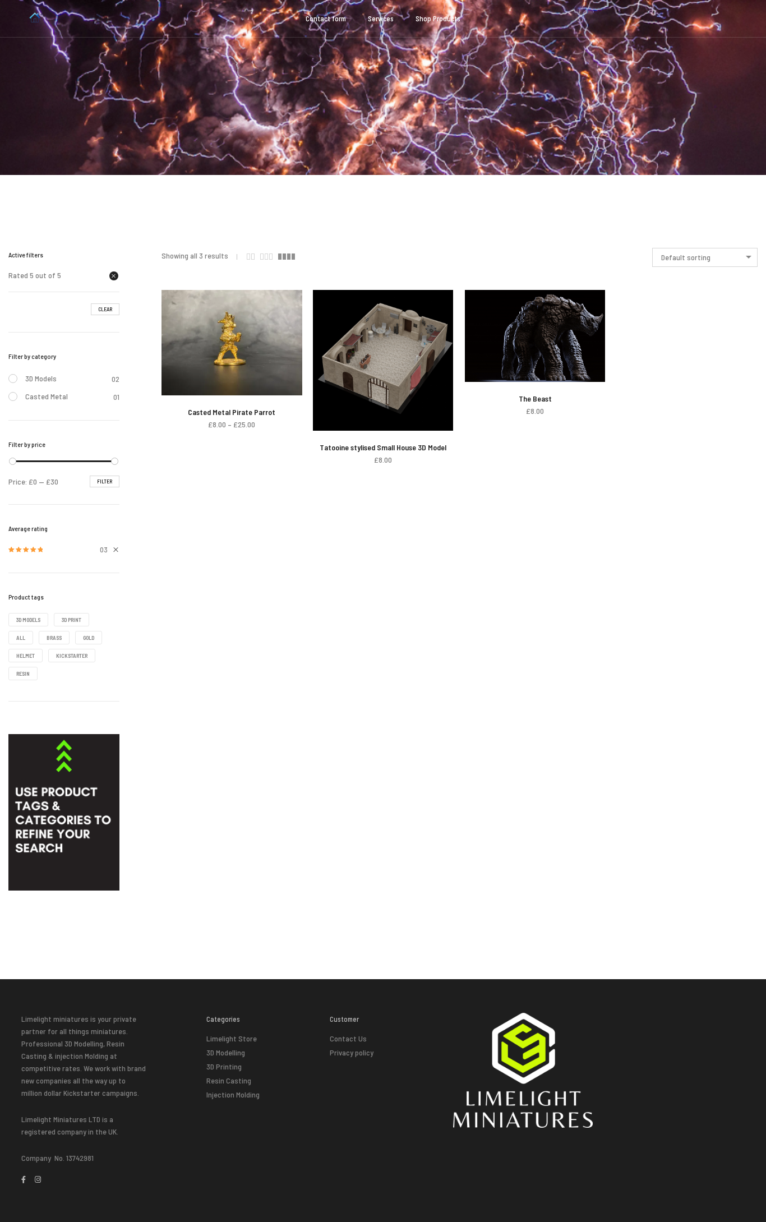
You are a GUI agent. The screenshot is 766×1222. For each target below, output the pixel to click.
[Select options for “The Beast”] (500, 372)
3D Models (41, 378)
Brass (54, 637)
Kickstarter (71, 655)
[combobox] (705, 257)
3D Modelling (225, 1052)
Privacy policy (351, 1052)
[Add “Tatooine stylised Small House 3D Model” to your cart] (348, 421)
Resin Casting (228, 1080)
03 (58, 550)
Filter (104, 481)
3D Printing (224, 1066)
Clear (105, 309)
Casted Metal (46, 396)
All (20, 637)
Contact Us (348, 1038)
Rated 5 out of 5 (34, 275)
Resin (23, 673)
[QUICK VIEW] (267, 385)
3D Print (71, 619)
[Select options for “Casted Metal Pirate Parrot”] (196, 385)
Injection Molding (233, 1094)
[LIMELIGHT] (34, 19)
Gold (88, 637)
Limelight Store (231, 1038)
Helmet (25, 655)
